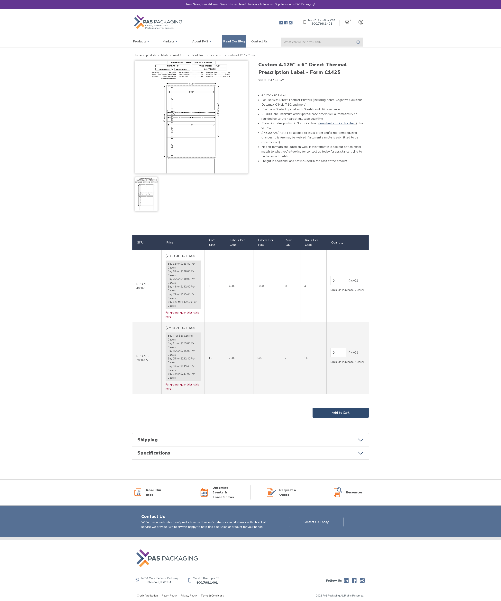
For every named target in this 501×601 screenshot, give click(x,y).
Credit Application (147, 595)
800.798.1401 (207, 582)
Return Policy (169, 595)
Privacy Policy (189, 595)
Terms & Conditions (212, 595)
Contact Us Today (316, 522)
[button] (250, 439)
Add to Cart (341, 413)
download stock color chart (337, 123)
